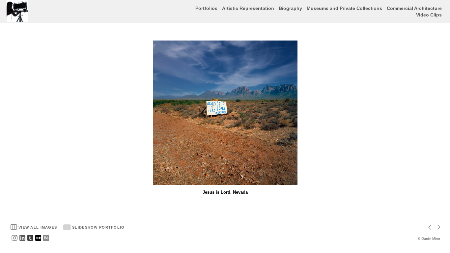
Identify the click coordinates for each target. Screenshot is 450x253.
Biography (290, 8)
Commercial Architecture (414, 8)
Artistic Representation (248, 8)
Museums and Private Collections (344, 8)
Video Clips (429, 14)
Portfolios (206, 8)
